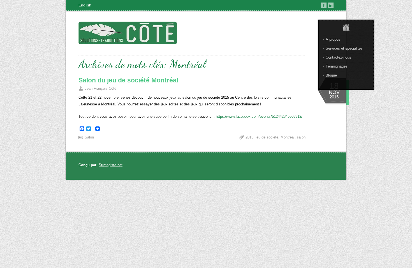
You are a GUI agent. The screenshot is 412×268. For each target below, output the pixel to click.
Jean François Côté (100, 88)
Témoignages (337, 66)
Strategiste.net (110, 165)
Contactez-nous (338, 57)
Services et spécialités (344, 48)
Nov (334, 92)
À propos (333, 39)
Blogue (331, 75)
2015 (249, 137)
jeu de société (267, 137)
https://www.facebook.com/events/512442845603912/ (259, 116)
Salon (89, 137)
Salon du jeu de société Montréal (128, 80)
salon (301, 137)
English (84, 5)
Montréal (288, 137)
